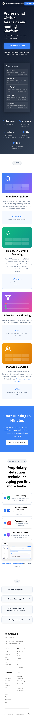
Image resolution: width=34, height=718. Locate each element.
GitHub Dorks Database (8, 679)
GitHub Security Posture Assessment (20, 662)
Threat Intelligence (8, 684)
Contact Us (8, 699)
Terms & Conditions (20, 677)
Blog (6, 697)
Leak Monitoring (8, 663)
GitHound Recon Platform (20, 654)
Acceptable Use (20, 685)
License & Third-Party (20, 689)
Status (6, 702)
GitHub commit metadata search (7, 691)
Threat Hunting (7, 658)
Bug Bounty (8, 652)
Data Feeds (20, 667)
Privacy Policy (21, 681)
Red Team (7, 655)
